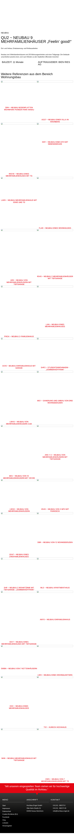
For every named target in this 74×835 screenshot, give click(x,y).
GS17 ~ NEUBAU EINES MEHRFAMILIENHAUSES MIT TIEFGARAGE (19, 643)
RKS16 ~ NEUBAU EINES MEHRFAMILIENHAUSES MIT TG (19, 175)
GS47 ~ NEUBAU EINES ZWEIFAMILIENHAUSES (19, 555)
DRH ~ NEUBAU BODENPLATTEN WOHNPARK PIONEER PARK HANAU (19, 109)
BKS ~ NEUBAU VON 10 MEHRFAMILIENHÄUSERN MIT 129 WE (19, 477)
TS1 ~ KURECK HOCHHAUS (55, 727)
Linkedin (5, 823)
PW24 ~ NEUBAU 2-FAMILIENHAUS (19, 336)
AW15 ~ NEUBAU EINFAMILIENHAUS (55, 619)
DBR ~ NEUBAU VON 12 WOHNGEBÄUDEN (55, 542)
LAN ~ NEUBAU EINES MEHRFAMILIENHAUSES (55, 325)
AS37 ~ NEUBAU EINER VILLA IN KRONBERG (55, 121)
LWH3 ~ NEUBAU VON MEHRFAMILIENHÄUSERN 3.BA (19, 423)
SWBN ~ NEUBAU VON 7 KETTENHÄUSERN (19, 668)
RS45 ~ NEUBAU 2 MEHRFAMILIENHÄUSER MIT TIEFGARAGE (55, 277)
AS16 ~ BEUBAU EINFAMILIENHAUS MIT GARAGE (19, 367)
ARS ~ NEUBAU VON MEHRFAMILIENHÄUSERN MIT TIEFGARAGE (19, 282)
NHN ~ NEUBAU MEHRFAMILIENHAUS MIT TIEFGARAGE (19, 759)
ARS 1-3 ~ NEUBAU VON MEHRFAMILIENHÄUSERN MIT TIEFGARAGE (55, 457)
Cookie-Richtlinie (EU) (10, 814)
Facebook (5, 817)
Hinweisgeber (7, 826)
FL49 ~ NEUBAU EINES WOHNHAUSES (55, 228)
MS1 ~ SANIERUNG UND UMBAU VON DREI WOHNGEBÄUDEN (55, 402)
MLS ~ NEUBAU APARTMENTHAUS (55, 588)
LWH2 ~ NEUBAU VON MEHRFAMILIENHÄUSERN (19, 510)
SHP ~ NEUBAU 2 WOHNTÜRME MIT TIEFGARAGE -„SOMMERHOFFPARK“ (19, 589)
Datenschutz (6, 811)
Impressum (6, 808)
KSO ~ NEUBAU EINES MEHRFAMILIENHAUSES (19, 707)
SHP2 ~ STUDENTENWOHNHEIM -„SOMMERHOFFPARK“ (55, 368)
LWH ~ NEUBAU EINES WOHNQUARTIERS (55, 675)
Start (4, 805)
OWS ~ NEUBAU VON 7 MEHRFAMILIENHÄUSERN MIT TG (55, 780)
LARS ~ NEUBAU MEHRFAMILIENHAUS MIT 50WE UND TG (19, 201)
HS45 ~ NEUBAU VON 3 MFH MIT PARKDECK (55, 510)
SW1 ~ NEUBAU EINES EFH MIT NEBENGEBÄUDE (55, 143)
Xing (4, 820)
